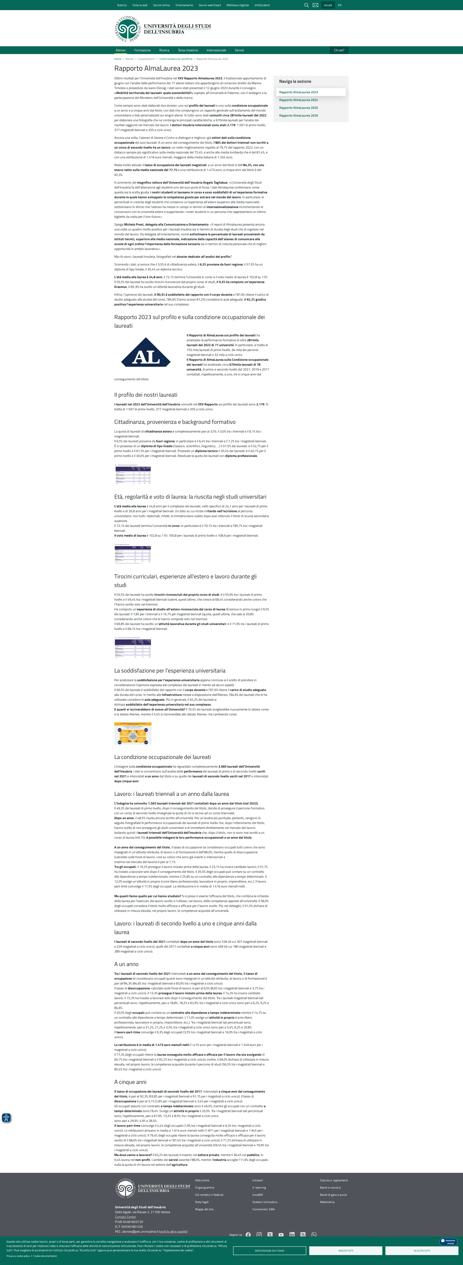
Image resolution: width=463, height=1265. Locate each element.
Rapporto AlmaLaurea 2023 (298, 92)
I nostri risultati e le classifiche (176, 59)
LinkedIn (292, 1235)
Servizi (239, 50)
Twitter (270, 1235)
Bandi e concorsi (330, 1187)
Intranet (257, 1180)
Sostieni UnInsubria (264, 1202)
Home (117, 59)
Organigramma (204, 1187)
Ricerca (164, 50)
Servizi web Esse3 (210, 5)
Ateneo (121, 50)
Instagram (259, 1235)
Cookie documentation (45, 1256)
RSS (303, 1235)
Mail (315, 5)
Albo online (202, 1180)
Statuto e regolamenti (334, 1180)
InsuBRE (257, 1195)
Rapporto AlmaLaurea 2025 (298, 107)
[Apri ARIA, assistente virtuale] (448, 1242)
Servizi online (161, 5)
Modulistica (327, 1202)
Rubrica (122, 5)
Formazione (142, 50)
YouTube (281, 1235)
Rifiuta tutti (346, 1251)
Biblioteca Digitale (238, 5)
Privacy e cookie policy (18, 1256)
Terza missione (188, 50)
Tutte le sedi (139, 5)
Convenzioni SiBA (263, 1209)
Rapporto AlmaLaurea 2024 (298, 99)
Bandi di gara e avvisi (333, 1195)
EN (339, 5)
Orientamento (184, 5)
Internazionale (216, 50)
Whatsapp (314, 1235)
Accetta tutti (422, 1251)
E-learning (259, 1187)
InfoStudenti (262, 5)
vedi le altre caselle (173, 1231)
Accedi (328, 5)
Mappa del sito (204, 1209)
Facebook (248, 1235)
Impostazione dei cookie (269, 1251)
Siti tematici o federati (209, 1195)
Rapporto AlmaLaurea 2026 (298, 115)
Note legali (202, 1202)
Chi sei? (339, 50)
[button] (133, 473)
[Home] (164, 28)
